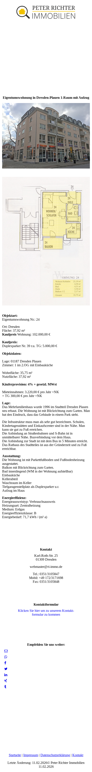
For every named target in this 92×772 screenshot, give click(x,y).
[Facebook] (5, 663)
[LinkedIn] (5, 675)
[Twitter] (5, 669)
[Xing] (5, 681)
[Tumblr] (5, 687)
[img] (46, 10)
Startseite (15, 755)
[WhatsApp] (5, 657)
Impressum (30, 755)
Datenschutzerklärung (55, 755)
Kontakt (77, 755)
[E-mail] (6, 651)
